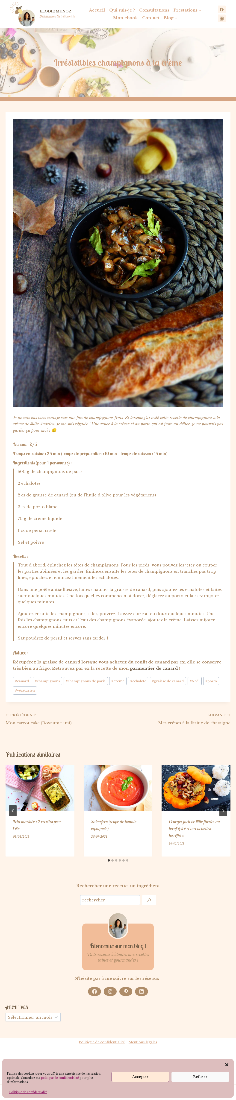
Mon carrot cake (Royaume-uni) (39, 719)
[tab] (109, 860)
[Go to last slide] (13, 810)
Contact (150, 17)
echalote (138, 681)
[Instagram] (222, 18)
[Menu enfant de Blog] (170, 18)
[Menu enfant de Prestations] (187, 10)
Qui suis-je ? (122, 10)
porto (211, 681)
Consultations (154, 10)
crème (117, 681)
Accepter (140, 1076)
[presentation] (40, 788)
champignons (47, 681)
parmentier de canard (154, 668)
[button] (226, 1064)
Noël (195, 681)
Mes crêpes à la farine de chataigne (194, 719)
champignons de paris (86, 681)
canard (22, 681)
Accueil (97, 10)
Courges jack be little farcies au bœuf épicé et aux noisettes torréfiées (194, 828)
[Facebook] (222, 9)
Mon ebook (125, 17)
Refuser (200, 1076)
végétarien (25, 690)
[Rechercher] (149, 900)
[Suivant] (223, 810)
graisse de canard (168, 681)
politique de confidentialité (60, 1077)
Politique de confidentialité (28, 1092)
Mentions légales (143, 1042)
